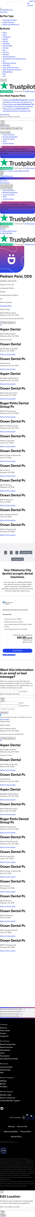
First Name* (23, 691)
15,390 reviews (30, 91)
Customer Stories (9, 139)
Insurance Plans (6, 306)
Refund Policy (16, 1137)
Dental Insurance (8, 22)
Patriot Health (7, 46)
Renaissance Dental (9, 63)
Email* (21, 703)
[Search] (1, 171)
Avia (4, 50)
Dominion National (9, 56)
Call (9, 655)
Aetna (5, 32)
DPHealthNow (7, 72)
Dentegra (6, 54)
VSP (4, 74)
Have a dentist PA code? (10, 128)
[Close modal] (1, 1191)
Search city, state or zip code (9, 116)
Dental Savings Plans (10, 20)
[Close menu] (1, 173)
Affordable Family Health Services (14, 59)
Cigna (5, 35)
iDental (5, 39)
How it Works (5, 132)
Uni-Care (6, 52)
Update (3, 1215)
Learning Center (8, 143)
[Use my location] (2, 122)
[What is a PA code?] (21, 128)
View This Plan (17, 650)
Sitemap (11, 1126)
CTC (4, 76)
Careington (6, 37)
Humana (5, 48)
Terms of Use (22, 1126)
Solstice (5, 41)
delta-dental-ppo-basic (11, 67)
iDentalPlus (6, 65)
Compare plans (26, 552)
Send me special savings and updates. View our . (16, 718)
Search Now (5, 125)
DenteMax (6, 43)
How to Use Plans (9, 134)
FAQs (4, 141)
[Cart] (5, 171)
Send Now (4, 713)
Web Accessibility (11, 1132)
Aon (4, 61)
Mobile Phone (24, 706)
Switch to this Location (8, 354)
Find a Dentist (4, 114)
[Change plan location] (3, 178)
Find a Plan (3, 12)
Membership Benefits (10, 137)
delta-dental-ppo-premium (12, 69)
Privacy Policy (4, 719)
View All (3, 80)
